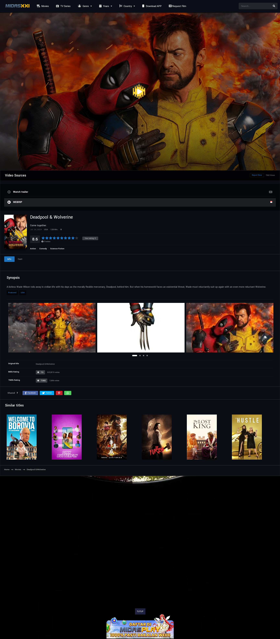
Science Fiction (57, 249)
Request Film (178, 6)
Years (105, 6)
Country (127, 6)
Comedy (43, 249)
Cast (20, 259)
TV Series (65, 6)
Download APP (153, 6)
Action (33, 249)
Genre (85, 6)
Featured (12, 292)
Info (9, 259)
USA (23, 292)
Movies (45, 6)
